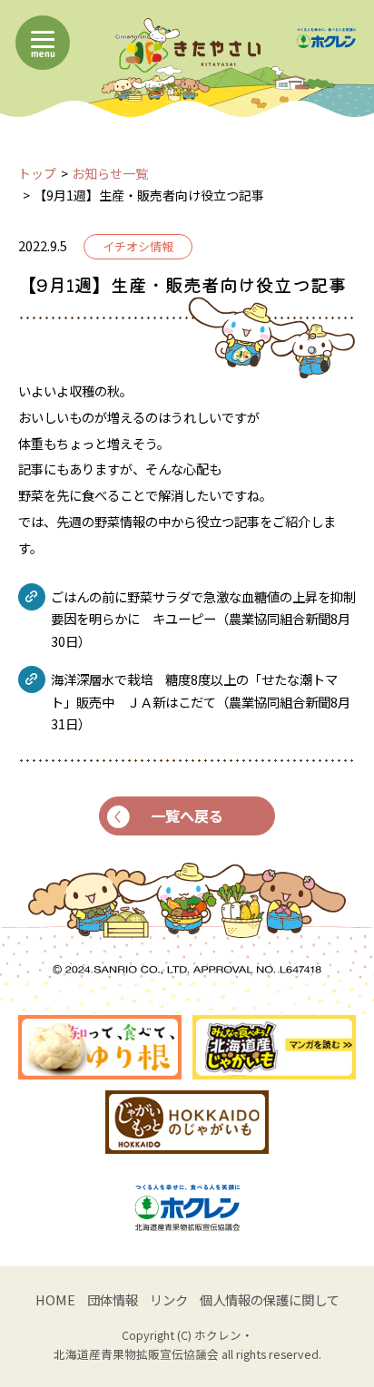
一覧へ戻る (187, 815)
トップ (37, 173)
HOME (55, 1299)
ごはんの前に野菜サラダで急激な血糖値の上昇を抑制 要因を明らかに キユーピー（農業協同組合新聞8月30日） (203, 618)
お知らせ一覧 (110, 173)
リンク (169, 1299)
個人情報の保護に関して (270, 1299)
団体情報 (112, 1299)
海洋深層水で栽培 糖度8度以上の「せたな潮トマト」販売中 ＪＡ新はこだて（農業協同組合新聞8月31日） (200, 701)
